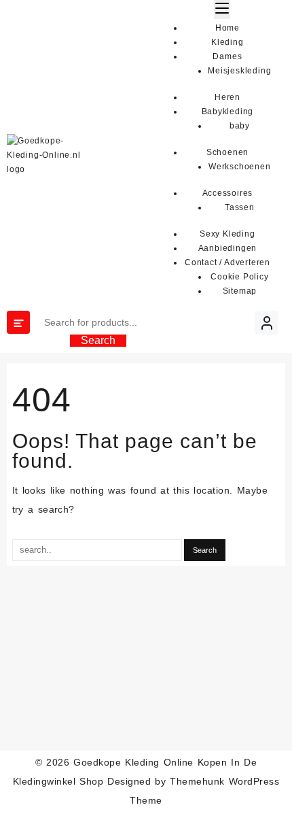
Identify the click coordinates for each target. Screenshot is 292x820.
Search (98, 340)
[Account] (266, 323)
